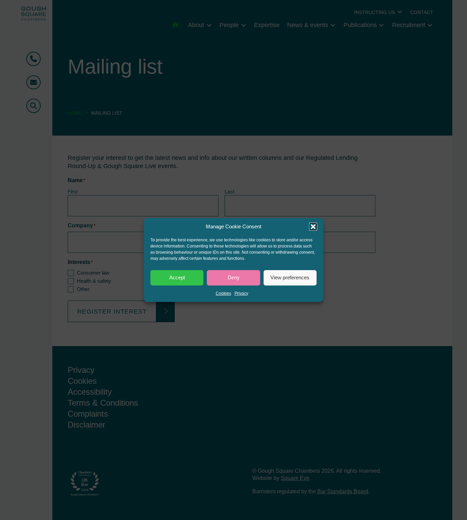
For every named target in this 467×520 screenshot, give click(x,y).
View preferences (289, 277)
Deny (234, 277)
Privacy (241, 293)
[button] (313, 226)
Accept (177, 277)
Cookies (223, 293)
